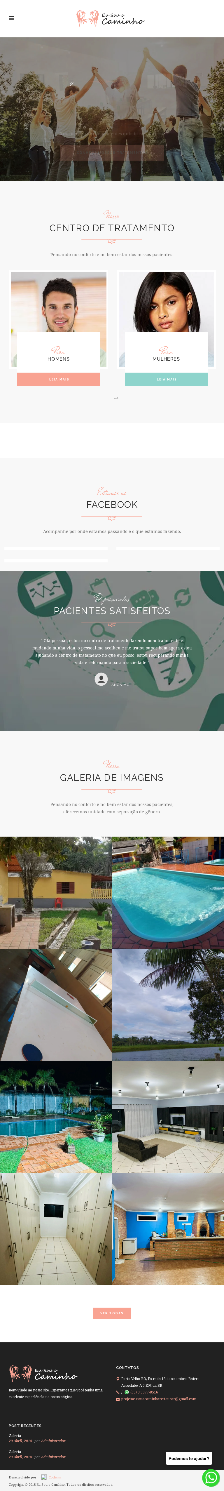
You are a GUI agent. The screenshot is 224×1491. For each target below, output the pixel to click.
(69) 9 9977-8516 (144, 1392)
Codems (55, 1477)
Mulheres (166, 359)
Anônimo (120, 699)
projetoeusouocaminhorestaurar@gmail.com (158, 1399)
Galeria (15, 1436)
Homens (59, 359)
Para (59, 352)
